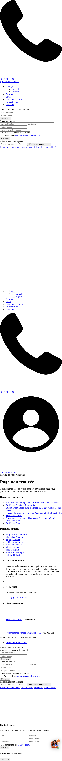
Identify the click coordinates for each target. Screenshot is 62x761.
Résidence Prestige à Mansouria (20, 505)
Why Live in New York (16, 534)
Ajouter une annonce (9, 81)
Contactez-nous (13, 102)
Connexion (5, 118)
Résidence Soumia (14, 523)
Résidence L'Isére (14, 515)
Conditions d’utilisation (16, 642)
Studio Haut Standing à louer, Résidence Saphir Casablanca (33, 502)
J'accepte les (21, 135)
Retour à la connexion (10, 147)
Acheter (9, 94)
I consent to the (16, 745)
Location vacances (14, 99)
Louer (8, 97)
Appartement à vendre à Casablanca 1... (24, 633)
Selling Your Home (14, 542)
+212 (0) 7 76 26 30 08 (16, 597)
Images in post (12, 550)
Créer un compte (28, 147)
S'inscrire (5, 139)
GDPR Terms (24, 745)
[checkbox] (1, 745)
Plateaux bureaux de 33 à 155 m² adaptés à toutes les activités (34, 513)
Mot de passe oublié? (46, 147)
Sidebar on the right (15, 552)
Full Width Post (13, 555)
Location (10, 104)
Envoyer (4, 748)
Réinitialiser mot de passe (39, 144)
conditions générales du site (27, 135)
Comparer (5, 759)
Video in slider (12, 547)
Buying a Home (13, 539)
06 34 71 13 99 (7, 79)
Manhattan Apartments (16, 537)
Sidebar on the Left (14, 544)
